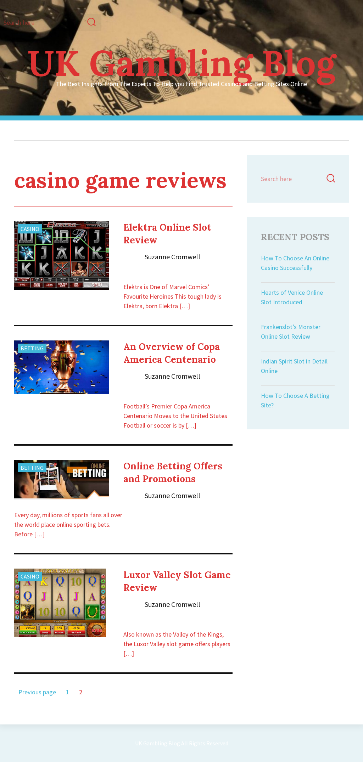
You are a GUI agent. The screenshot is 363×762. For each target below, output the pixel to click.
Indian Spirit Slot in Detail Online (294, 366)
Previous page (37, 692)
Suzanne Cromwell (172, 256)
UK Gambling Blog (181, 62)
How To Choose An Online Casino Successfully (295, 263)
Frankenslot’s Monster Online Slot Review (290, 331)
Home (55, 130)
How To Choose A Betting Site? (295, 400)
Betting (32, 348)
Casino (30, 228)
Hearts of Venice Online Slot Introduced (292, 297)
